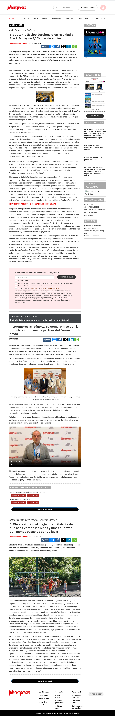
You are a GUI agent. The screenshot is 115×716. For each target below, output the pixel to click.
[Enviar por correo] (52, 46)
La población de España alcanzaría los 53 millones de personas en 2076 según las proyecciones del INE (95, 171)
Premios (79, 18)
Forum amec (16, 346)
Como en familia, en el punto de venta (93, 158)
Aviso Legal (34, 288)
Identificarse (44, 692)
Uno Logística (46, 79)
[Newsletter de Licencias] (95, 93)
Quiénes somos (58, 707)
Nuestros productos (59, 702)
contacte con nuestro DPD (45, 299)
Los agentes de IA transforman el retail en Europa (94, 147)
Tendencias (56, 18)
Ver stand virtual (33, 495)
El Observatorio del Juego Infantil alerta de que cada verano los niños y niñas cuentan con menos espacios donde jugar (95, 133)
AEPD (52, 300)
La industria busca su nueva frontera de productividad (39, 320)
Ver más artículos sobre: (24, 316)
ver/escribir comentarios (45, 509)
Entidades (89, 18)
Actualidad (25, 18)
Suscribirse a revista (43, 703)
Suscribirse (95, 116)
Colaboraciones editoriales (78, 707)
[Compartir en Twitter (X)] (63, 46)
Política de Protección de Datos (49, 288)
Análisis (36, 18)
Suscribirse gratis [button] (88, 8)
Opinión (45, 18)
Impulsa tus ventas (91, 228)
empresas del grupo (57, 295)
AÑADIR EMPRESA (96, 694)
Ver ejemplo (53, 272)
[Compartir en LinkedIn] (68, 46)
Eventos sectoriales (91, 236)
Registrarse (43, 695)
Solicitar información (18, 495)
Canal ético (57, 696)
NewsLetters (44, 699)
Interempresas (64, 404)
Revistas (99, 18)
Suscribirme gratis (67, 277)
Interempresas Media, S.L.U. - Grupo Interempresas (60, 713)
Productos (68, 18)
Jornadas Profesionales (92, 226)
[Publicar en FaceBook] (57, 46)
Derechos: (26, 297)
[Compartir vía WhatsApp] (74, 46)
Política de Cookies (76, 702)
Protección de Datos (76, 696)
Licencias (13, 18)
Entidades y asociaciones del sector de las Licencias (94, 207)
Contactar (59, 692)
